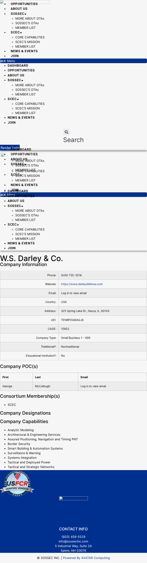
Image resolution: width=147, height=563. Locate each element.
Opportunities (24, 4)
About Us (19, 9)
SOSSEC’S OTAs (27, 23)
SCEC (15, 32)
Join (15, 56)
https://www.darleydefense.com (82, 284)
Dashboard (18, 65)
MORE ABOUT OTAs (29, 18)
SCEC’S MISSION (27, 42)
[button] (73, 61)
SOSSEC (17, 14)
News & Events (24, 51)
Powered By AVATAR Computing (86, 558)
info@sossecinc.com (73, 541)
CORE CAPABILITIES (30, 37)
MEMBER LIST (25, 28)
